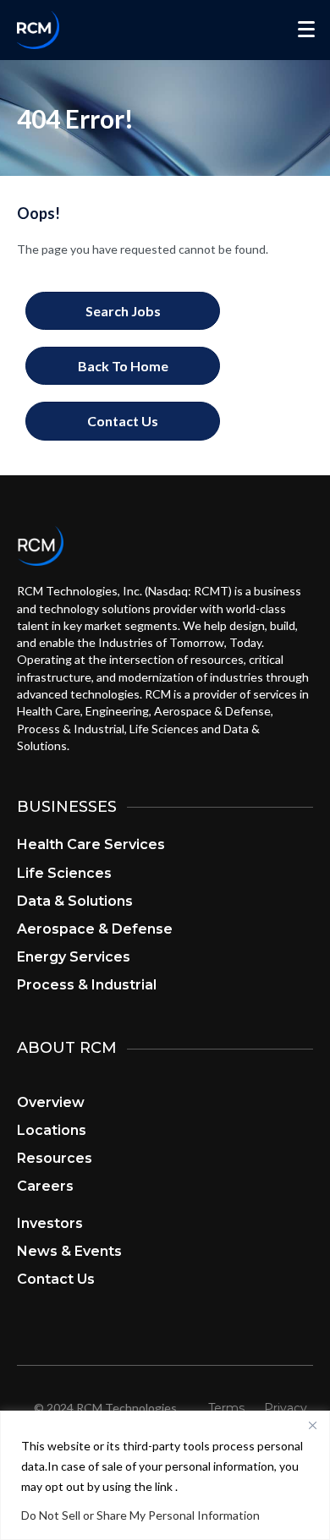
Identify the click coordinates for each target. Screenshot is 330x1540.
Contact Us (56, 1279)
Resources (54, 1158)
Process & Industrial (87, 985)
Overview (51, 1102)
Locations (51, 1130)
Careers (45, 1186)
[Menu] (306, 29)
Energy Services (73, 957)
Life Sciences (64, 873)
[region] (165, 1475)
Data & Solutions (75, 901)
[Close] (312, 1425)
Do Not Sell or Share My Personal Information (140, 1515)
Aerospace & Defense (95, 929)
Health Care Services (91, 844)
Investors (50, 1223)
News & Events (69, 1251)
